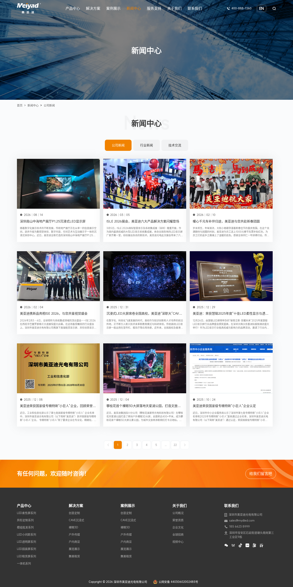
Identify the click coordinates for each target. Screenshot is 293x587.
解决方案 (93, 8)
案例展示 (113, 8)
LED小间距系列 (26, 534)
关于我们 (174, 8)
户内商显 (74, 541)
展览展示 (74, 548)
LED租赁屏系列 (26, 556)
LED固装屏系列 (26, 548)
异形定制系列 (25, 520)
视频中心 (178, 541)
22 (175, 445)
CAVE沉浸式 (76, 520)
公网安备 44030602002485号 (178, 582)
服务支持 (154, 8)
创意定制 (74, 513)
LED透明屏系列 (26, 541)
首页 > (21, 105)
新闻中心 (134, 8)
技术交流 (174, 145)
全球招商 (178, 534)
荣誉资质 (178, 520)
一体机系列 (24, 563)
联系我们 (195, 8)
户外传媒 (74, 534)
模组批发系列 (25, 527)
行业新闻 (146, 145)
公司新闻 (49, 105)
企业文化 (178, 527)
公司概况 (178, 513)
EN (261, 8)
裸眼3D (73, 527)
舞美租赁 (74, 556)
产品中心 (73, 8)
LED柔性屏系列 (26, 513)
